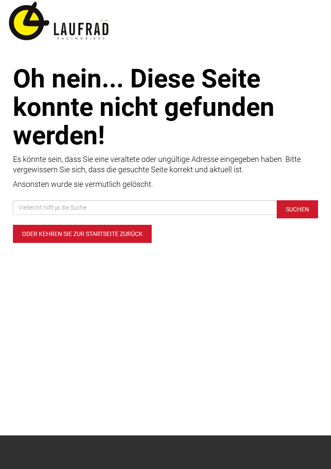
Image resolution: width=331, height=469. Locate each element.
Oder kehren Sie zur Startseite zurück (82, 233)
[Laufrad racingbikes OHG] (82, 21)
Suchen (297, 209)
